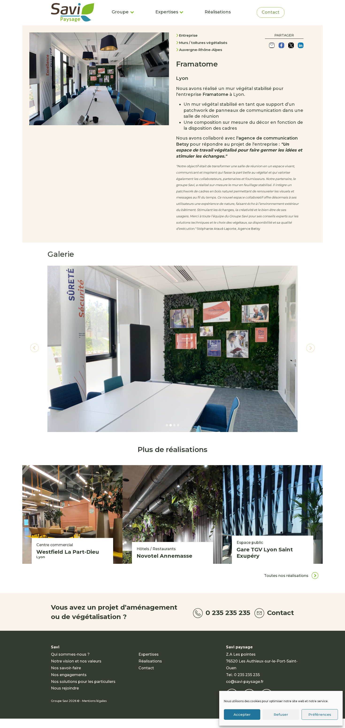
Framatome (215, 94)
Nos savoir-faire (66, 668)
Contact (271, 12)
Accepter (242, 714)
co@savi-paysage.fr (245, 681)
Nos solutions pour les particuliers (83, 681)
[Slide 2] (170, 425)
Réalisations (218, 12)
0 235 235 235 (227, 613)
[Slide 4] (178, 425)
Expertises (166, 12)
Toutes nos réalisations (286, 575)
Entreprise (188, 35)
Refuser (281, 714)
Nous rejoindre (65, 688)
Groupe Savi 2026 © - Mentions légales (79, 701)
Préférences (319, 714)
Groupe (120, 12)
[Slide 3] (174, 425)
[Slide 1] (167, 425)
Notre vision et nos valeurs (76, 661)
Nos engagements (69, 675)
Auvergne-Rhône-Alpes (200, 49)
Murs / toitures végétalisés (203, 42)
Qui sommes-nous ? (70, 654)
